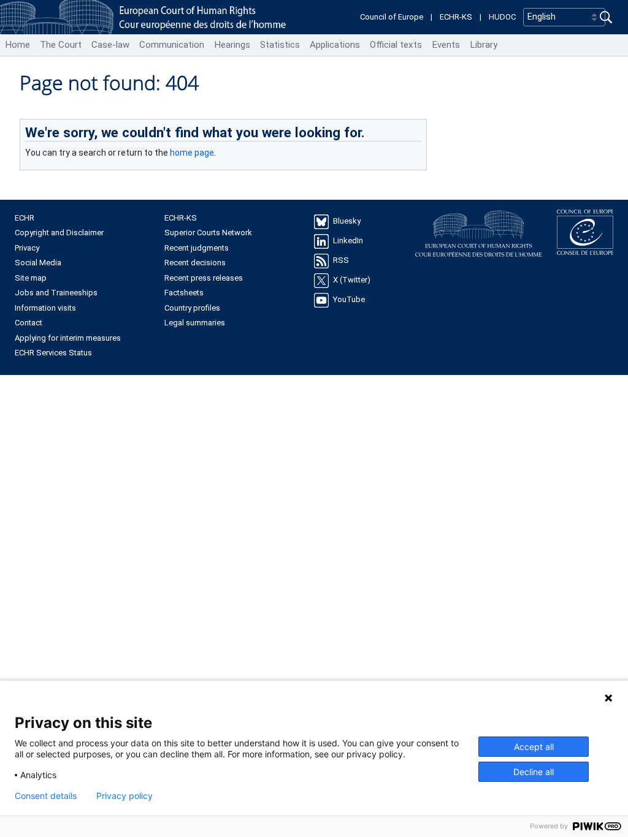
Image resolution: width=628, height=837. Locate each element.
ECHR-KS (456, 16)
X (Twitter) (351, 279)
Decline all (533, 772)
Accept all (534, 746)
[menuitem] (17, 45)
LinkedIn (348, 240)
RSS (341, 260)
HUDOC (502, 16)
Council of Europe (391, 16)
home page (192, 152)
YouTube (349, 299)
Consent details (46, 796)
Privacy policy (124, 796)
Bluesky (347, 220)
